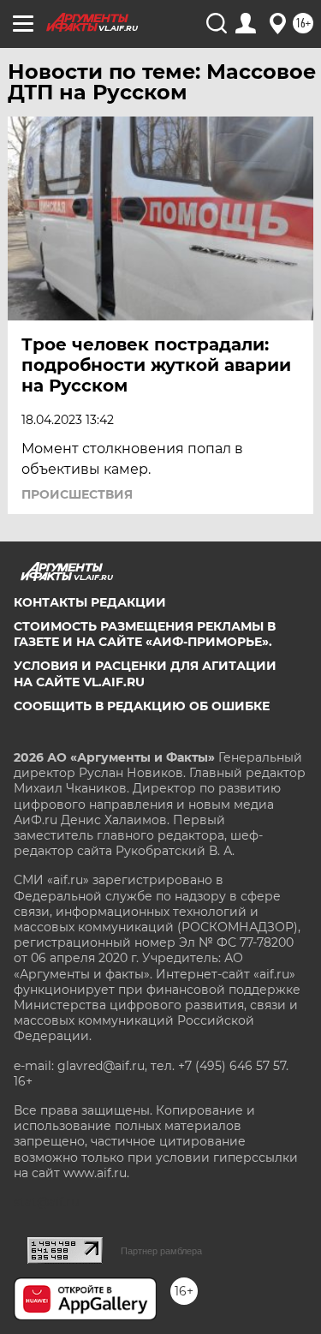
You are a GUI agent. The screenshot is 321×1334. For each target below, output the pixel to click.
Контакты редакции (90, 602)
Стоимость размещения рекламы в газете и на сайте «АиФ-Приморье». (145, 634)
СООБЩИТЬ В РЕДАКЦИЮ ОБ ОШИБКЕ (142, 706)
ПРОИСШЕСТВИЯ (77, 494)
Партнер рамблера (161, 1251)
